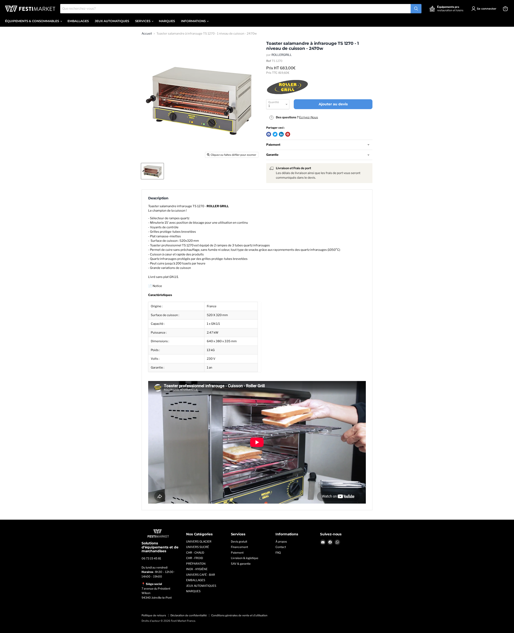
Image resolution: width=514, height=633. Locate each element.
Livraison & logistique (244, 558)
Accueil (147, 33)
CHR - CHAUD (195, 552)
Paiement (237, 552)
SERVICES (143, 21)
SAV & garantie (241, 563)
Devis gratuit (239, 541)
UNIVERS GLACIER (198, 541)
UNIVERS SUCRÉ (197, 547)
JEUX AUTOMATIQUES (112, 21)
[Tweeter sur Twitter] (275, 134)
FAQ (278, 552)
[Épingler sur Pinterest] (287, 134)
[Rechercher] (416, 8)
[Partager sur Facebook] (268, 134)
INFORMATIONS (193, 21)
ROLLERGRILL (281, 55)
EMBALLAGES (78, 21)
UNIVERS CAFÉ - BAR (200, 574)
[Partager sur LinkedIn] (281, 134)
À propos (281, 541)
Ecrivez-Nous (308, 117)
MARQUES (167, 21)
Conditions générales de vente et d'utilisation (239, 615)
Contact (280, 547)
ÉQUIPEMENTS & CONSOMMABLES (32, 21)
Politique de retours (154, 615)
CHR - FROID (194, 558)
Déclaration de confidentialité (188, 615)
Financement (239, 547)
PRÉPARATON (196, 563)
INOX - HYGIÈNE (197, 569)
